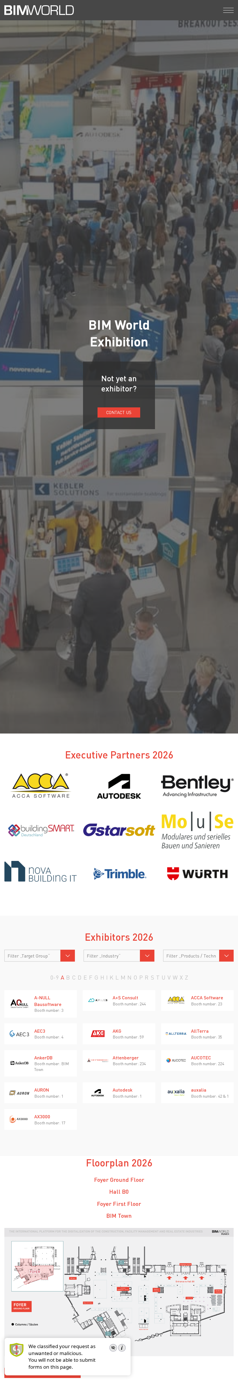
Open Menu (228, 10)
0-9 (54, 977)
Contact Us (118, 412)
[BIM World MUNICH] (39, 10)
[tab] (119, 1179)
